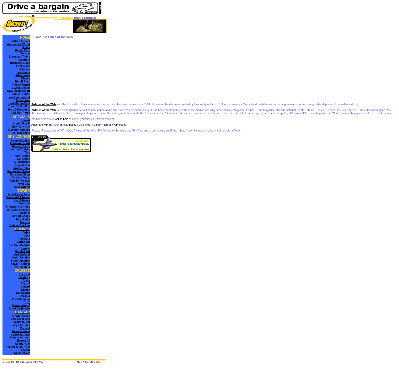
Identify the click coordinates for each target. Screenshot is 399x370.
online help (61, 118)
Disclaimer (85, 124)
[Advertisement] (156, 71)
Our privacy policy (65, 124)
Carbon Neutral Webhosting (110, 124)
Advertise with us (41, 124)
